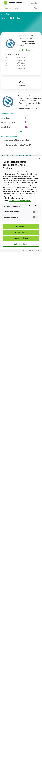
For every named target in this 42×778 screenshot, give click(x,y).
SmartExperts (15, 2)
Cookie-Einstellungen (21, 244)
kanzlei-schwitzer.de (26, 50)
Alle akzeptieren (21, 232)
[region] (21, 467)
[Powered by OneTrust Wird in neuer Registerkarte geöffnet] (32, 250)
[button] (21, 140)
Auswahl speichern (21, 238)
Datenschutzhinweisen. (20, 200)
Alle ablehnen (21, 226)
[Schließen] (39, 158)
